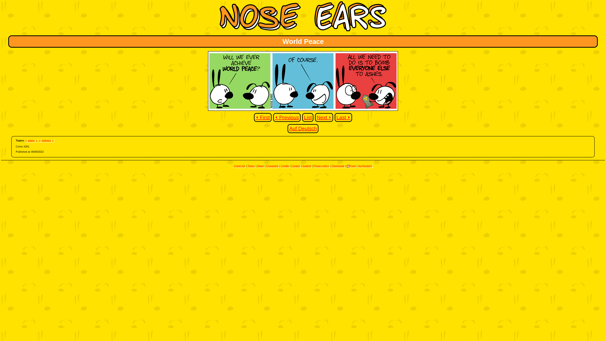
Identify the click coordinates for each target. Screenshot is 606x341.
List (308, 117)
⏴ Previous (287, 117)
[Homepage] (303, 30)
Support (306, 166)
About (260, 166)
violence (46, 140)
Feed (353, 166)
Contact (295, 166)
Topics (251, 166)
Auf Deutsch (303, 128)
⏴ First (262, 117)
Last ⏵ (343, 117)
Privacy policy (321, 166)
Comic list (239, 166)
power (31, 140)
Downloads (338, 166)
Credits (285, 166)
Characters (272, 166)
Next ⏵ (324, 117)
